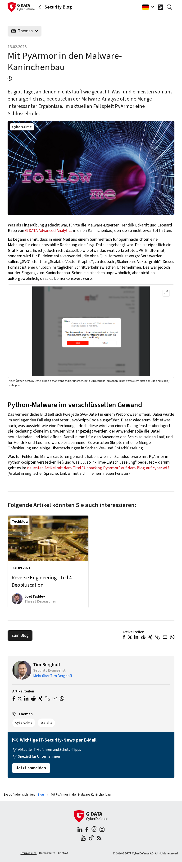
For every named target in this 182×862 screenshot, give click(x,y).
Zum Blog (20, 635)
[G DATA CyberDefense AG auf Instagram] (102, 830)
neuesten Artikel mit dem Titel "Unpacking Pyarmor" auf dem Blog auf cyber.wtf (98, 468)
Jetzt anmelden (31, 768)
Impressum (29, 853)
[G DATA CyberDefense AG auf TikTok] (91, 838)
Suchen (170, 7)
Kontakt (63, 853)
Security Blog (58, 7)
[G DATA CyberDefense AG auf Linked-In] (79, 830)
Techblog (20, 521)
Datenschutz (47, 853)
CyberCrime (22, 126)
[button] (124, 637)
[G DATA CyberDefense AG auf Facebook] (86, 830)
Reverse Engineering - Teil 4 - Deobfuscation (43, 581)
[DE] (147, 7)
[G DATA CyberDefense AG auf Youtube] (83, 838)
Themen (25, 31)
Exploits (46, 722)
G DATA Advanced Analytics (48, 231)
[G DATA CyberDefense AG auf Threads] (94, 830)
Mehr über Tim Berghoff (52, 675)
